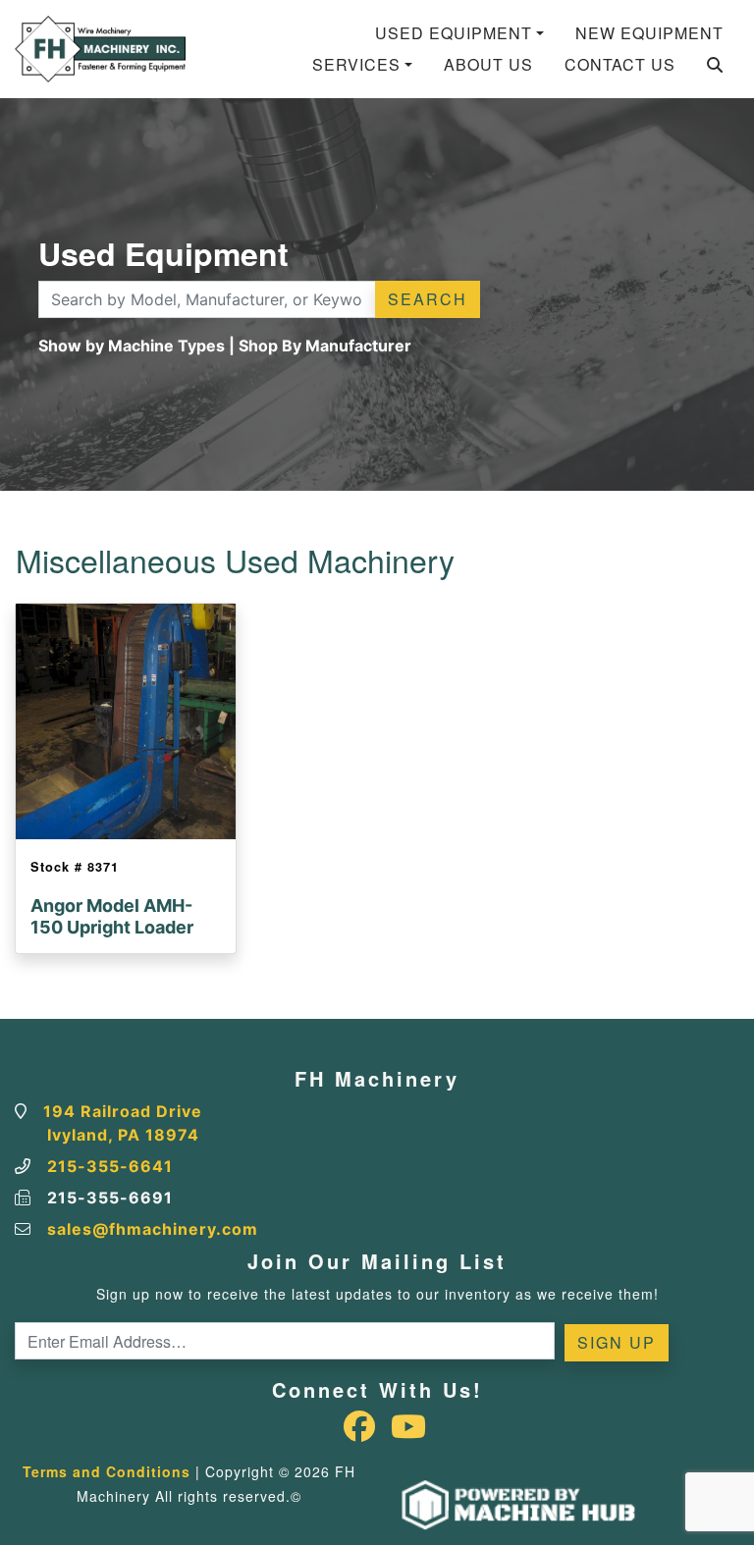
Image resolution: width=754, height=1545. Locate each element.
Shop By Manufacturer (325, 345)
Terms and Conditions (106, 1471)
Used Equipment (453, 33)
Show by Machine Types (131, 345)
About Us (488, 64)
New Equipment (649, 33)
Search (427, 299)
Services (356, 64)
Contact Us (620, 64)
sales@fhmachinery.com (152, 1229)
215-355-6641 (110, 1166)
